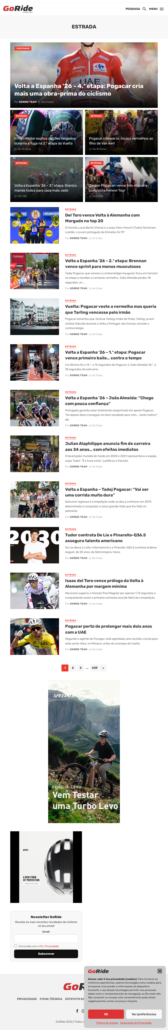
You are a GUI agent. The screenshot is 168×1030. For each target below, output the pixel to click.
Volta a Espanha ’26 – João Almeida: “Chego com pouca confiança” (109, 400)
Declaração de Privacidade (136, 1022)
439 (95, 668)
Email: (46, 931)
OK (106, 1014)
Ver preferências (144, 1014)
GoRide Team (78, 238)
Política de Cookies (107, 1022)
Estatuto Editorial (80, 999)
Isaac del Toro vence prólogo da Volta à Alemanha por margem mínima (104, 583)
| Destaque (23, 48)
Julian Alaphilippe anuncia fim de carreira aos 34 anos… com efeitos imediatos (107, 446)
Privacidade (27, 999)
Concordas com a (38, 946)
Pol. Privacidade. (49, 946)
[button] (160, 971)
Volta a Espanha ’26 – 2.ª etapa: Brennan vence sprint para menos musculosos (105, 263)
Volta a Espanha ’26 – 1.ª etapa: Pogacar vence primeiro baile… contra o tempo (105, 355)
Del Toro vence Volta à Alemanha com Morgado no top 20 (102, 218)
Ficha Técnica (51, 999)
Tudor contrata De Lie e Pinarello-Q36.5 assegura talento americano (105, 537)
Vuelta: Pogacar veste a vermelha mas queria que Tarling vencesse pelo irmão (110, 309)
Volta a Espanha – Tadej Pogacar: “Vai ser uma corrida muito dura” (107, 492)
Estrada (21, 116)
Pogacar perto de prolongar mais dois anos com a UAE (108, 629)
